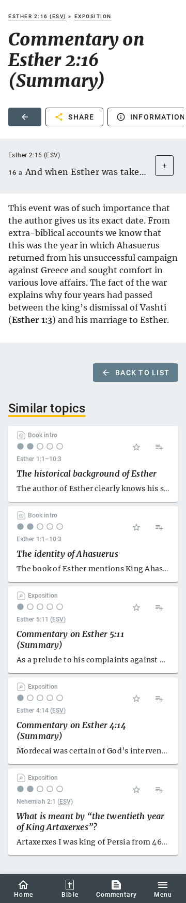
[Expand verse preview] (164, 165)
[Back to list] (24, 117)
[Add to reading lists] (159, 447)
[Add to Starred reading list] (136, 447)
